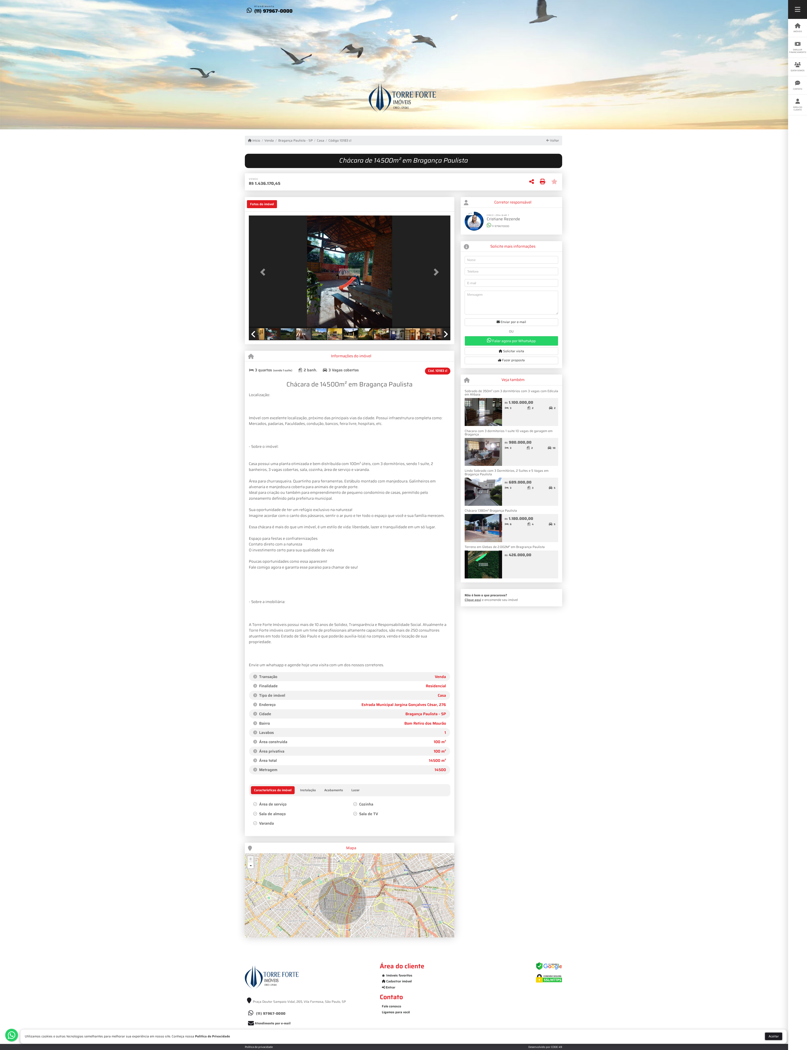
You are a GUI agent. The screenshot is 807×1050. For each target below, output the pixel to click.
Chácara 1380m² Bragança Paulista (491, 510)
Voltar (554, 140)
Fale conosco (391, 1006)
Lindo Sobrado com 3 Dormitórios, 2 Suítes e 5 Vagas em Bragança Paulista (507, 472)
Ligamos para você (396, 1012)
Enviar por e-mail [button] (513, 322)
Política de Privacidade (212, 1036)
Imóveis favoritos (399, 975)
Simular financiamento (797, 51)
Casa (320, 140)
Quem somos (797, 70)
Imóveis (797, 31)
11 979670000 (500, 226)
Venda (269, 140)
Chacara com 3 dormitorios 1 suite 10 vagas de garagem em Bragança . (509, 432)
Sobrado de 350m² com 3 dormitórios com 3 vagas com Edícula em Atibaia (511, 393)
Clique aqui (473, 599)
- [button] (250, 865)
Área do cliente (797, 108)
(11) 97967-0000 (273, 11)
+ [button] (250, 859)
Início (256, 140)
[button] (264, 272)
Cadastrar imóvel (398, 981)
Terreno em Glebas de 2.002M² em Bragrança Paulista (505, 546)
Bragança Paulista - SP (295, 140)
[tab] (262, 204)
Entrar (390, 987)
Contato (797, 89)
